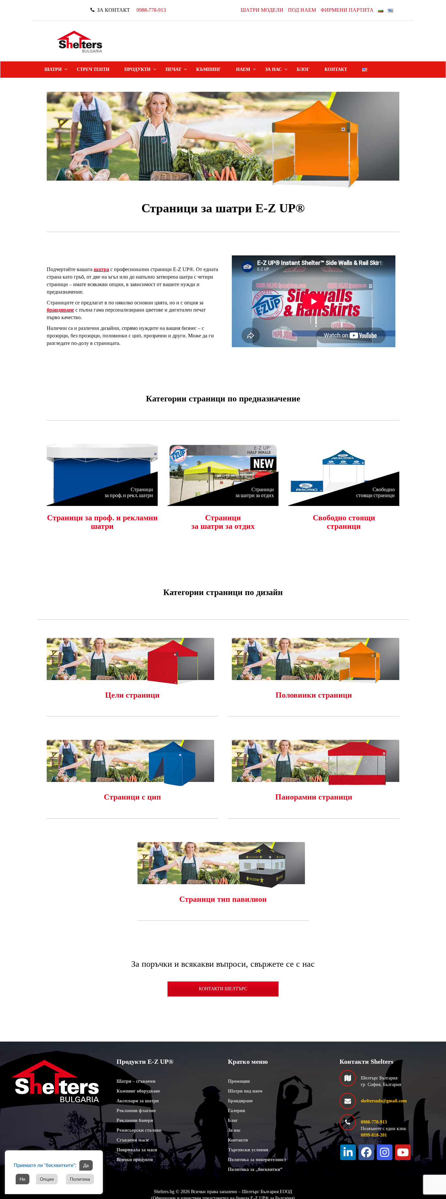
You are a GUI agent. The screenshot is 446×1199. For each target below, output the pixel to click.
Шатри (53, 69)
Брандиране (240, 1100)
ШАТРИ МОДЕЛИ (262, 10)
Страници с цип (132, 797)
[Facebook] (366, 1152)
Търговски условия (248, 1149)
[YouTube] (403, 1152)
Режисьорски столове (139, 1130)
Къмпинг (208, 69)
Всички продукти (135, 1159)
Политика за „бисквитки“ (255, 1169)
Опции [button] (47, 1179)
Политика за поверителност (257, 1159)
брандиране (60, 310)
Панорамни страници (313, 797)
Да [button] (86, 1165)
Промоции (239, 1081)
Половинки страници (314, 695)
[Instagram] (384, 1152)
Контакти (238, 1140)
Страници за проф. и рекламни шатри (102, 521)
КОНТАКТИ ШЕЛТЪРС (223, 988)
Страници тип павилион (223, 899)
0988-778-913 (151, 10)
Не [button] (22, 1179)
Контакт (336, 69)
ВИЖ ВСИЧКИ (102, 473)
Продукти (137, 69)
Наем (243, 69)
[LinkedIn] (348, 1152)
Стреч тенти (93, 69)
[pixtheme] (80, 41)
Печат (173, 69)
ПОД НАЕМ (302, 10)
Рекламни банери (135, 1120)
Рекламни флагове (136, 1110)
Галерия (236, 1110)
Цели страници (132, 695)
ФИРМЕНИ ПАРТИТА (347, 10)
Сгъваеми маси (133, 1140)
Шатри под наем (245, 1091)
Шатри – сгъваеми (136, 1081)
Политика (80, 1179)
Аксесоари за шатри (138, 1100)
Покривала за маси (137, 1149)
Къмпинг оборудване (138, 1091)
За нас (273, 69)
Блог (303, 69)
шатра (101, 269)
